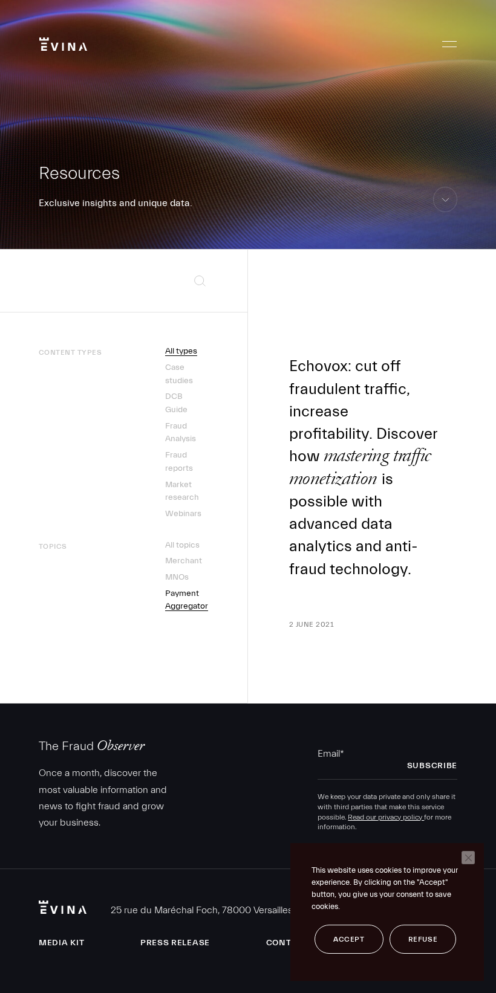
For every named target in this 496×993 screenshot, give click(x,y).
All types (181, 351)
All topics (182, 545)
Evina (63, 44)
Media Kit (61, 943)
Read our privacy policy (386, 817)
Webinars (183, 514)
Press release (175, 943)
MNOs (177, 577)
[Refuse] (468, 857)
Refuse (423, 939)
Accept (349, 939)
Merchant (183, 561)
